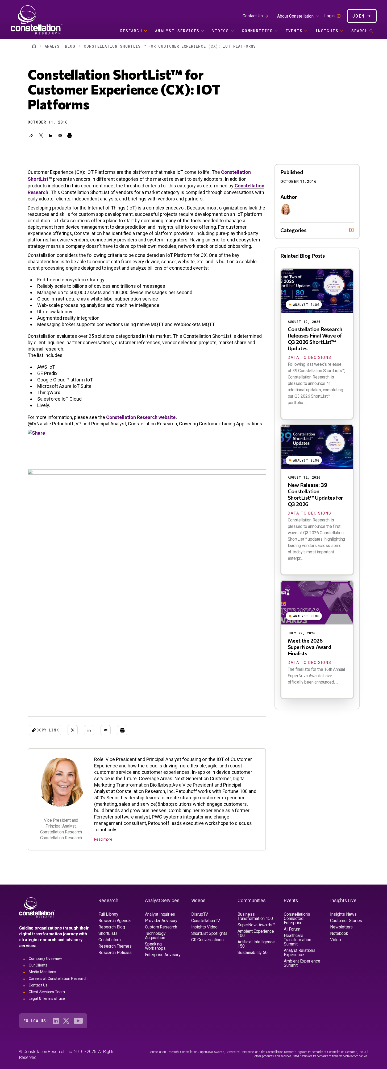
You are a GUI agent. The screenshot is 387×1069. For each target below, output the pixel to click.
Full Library (108, 914)
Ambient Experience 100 (256, 933)
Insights (327, 30)
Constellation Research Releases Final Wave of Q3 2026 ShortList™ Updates (315, 338)
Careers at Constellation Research (58, 978)
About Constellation (295, 16)
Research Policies (115, 952)
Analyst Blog (60, 46)
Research (131, 30)
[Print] (69, 135)
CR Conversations (207, 939)
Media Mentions (42, 972)
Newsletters (341, 927)
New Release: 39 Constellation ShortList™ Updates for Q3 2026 (315, 494)
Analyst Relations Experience (299, 952)
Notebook (339, 933)
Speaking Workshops (155, 946)
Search (359, 30)
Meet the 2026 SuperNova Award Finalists (309, 646)
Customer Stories (346, 920)
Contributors (109, 939)
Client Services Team (47, 992)
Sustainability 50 (253, 952)
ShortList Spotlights (209, 933)
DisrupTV (199, 914)
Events (294, 30)
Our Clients (38, 965)
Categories (293, 230)
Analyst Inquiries (160, 914)
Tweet (35, 166)
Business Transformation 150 (255, 916)
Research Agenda (114, 920)
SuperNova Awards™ (256, 924)
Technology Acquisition (155, 935)
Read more (103, 839)
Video (335, 939)
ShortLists (107, 933)
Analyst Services (177, 30)
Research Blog (111, 927)
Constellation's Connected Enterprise (297, 918)
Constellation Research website (141, 417)
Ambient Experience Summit (302, 963)
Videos (220, 30)
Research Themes (114, 946)
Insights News (343, 914)
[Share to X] (41, 135)
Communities (257, 30)
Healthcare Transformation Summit (297, 940)
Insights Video (204, 927)
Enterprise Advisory (163, 954)
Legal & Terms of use (47, 998)
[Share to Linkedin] (50, 135)
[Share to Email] (60, 135)
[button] (31, 135)
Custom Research (161, 927)
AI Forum (292, 929)
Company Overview (45, 958)
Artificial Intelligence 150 (256, 944)
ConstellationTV (205, 920)
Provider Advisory (161, 920)
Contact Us (253, 15)
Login (329, 16)
